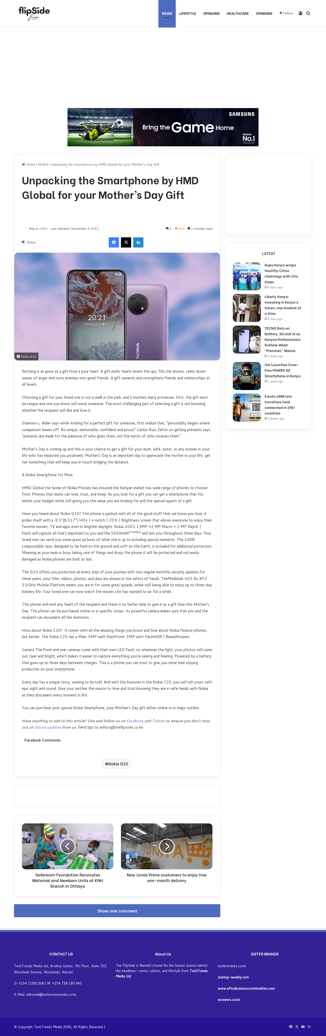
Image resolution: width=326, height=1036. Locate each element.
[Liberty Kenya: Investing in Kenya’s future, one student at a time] (247, 308)
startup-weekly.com (233, 977)
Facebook (135, 720)
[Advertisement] (163, 67)
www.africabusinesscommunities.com (246, 988)
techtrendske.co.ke (232, 966)
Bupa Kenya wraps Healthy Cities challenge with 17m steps (281, 273)
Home (30, 164)
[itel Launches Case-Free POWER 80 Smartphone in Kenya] (247, 376)
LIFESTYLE (187, 13)
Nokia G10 (118, 764)
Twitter (158, 720)
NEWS (167, 13)
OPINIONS (211, 13)
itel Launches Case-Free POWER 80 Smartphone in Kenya (283, 370)
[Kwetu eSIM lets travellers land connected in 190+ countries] (247, 408)
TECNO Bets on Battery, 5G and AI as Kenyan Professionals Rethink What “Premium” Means (283, 339)
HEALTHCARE (238, 13)
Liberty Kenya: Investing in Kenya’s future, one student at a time (283, 305)
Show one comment (117, 911)
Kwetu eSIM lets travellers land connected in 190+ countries (280, 404)
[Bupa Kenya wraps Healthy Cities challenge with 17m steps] (247, 276)
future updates (48, 727)
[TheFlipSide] (33, 13)
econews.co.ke (229, 999)
